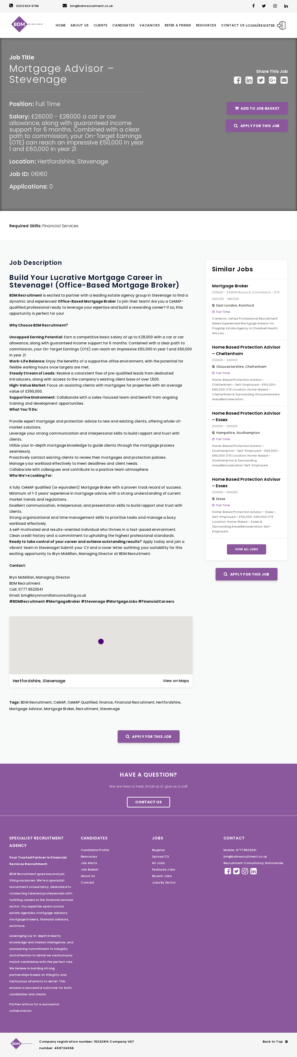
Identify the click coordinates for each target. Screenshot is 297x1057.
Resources (89, 856)
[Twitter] (261, 80)
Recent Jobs (162, 876)
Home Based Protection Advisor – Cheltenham (246, 350)
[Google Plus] (272, 80)
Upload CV (160, 856)
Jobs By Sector (164, 882)
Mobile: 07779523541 (240, 850)
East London (226, 305)
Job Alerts (89, 863)
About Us (88, 876)
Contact (87, 882)
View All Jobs (246, 549)
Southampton (248, 432)
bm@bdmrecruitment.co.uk (91, 6)
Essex (220, 498)
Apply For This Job (259, 125)
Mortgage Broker (230, 286)
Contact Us (148, 802)
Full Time (48, 104)
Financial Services (60, 226)
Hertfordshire (56, 161)
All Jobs (158, 863)
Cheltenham (255, 366)
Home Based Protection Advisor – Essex (246, 416)
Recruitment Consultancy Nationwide (253, 863)
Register (158, 850)
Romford (246, 305)
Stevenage (92, 161)
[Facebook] (237, 80)
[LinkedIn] (249, 80)
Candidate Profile (95, 850)
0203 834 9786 (27, 6)
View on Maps (176, 680)
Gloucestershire (230, 366)
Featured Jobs (163, 869)
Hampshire (225, 432)
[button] (101, 641)
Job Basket (90, 869)
